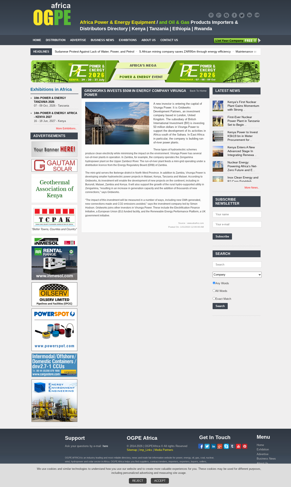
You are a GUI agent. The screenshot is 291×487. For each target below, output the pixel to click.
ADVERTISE (78, 40)
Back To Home (198, 90)
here (105, 446)
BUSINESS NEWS (102, 40)
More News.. (252, 187)
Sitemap (132, 449)
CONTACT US (169, 40)
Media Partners (163, 449)
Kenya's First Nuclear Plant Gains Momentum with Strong (243, 102)
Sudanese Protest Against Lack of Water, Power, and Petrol (94, 51)
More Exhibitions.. (66, 128)
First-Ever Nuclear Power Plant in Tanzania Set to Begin (244, 117)
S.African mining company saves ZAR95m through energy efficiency (185, 51)
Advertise (262, 454)
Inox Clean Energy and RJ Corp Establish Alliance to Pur (243, 177)
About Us (262, 463)
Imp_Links (145, 449)
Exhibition (263, 449)
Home (260, 445)
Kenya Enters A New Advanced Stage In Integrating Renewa (241, 147)
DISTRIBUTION (55, 40)
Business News (266, 458)
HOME (37, 40)
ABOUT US (148, 40)
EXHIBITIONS (128, 40)
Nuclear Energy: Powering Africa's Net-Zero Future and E (242, 162)
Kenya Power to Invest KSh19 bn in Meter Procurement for (243, 132)
